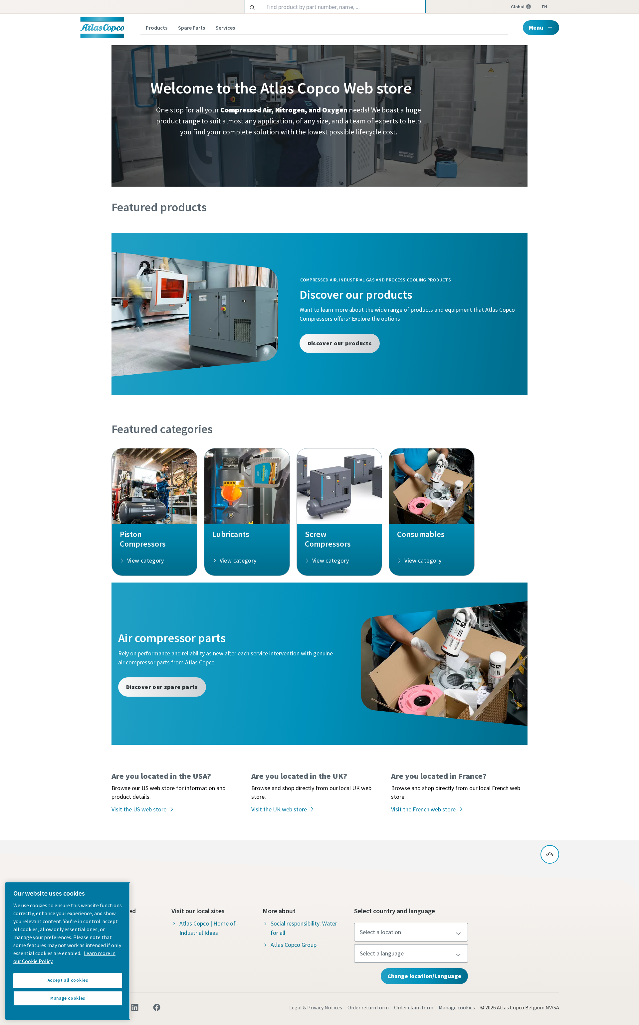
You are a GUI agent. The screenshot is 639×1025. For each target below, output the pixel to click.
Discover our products (340, 343)
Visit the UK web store (279, 809)
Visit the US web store (138, 809)
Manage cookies (457, 1007)
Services (225, 27)
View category (145, 560)
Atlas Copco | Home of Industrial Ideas (207, 928)
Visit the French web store (423, 809)
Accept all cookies (68, 980)
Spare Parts (191, 27)
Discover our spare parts (162, 687)
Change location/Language (424, 976)
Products (156, 27)
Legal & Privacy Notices (315, 1007)
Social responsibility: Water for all (304, 928)
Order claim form (413, 1007)
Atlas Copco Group (294, 944)
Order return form (368, 1007)
